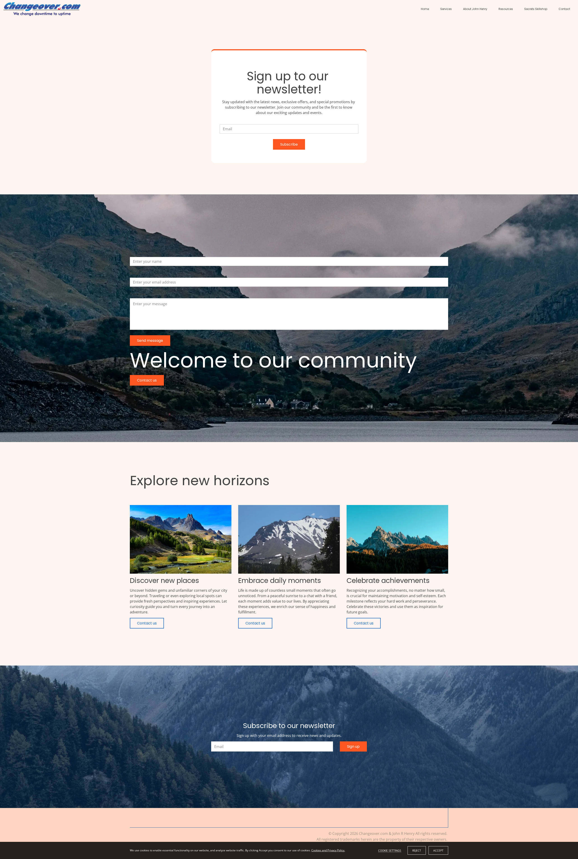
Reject (416, 850)
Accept (438, 850)
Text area (138, 294)
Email (134, 273)
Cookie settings (389, 850)
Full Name (138, 253)
